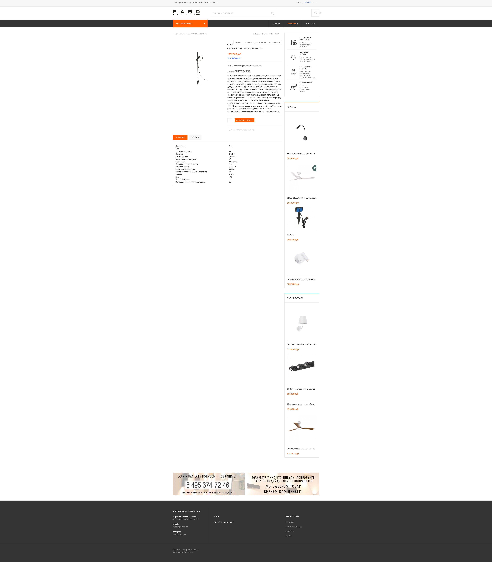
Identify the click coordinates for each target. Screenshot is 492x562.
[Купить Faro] (283, 484)
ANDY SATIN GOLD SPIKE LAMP (266, 34)
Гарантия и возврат (294, 527)
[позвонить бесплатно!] (209, 484)
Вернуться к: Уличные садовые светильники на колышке (257, 42)
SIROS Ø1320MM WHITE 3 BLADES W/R (303, 198)
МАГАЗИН (292, 23)
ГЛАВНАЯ (276, 23)
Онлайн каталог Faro (223, 522)
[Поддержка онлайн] (293, 72)
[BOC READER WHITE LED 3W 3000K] (301, 258)
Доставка (290, 531)
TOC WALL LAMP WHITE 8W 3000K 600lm (304, 345)
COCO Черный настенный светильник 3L (304, 389)
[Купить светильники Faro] (186, 12)
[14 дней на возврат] (293, 57)
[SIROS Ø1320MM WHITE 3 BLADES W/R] (301, 177)
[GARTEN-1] (301, 217)
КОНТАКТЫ (310, 23)
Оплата (289, 535)
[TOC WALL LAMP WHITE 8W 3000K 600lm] (301, 323)
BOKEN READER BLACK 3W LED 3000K (302, 154)
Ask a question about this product (242, 130)
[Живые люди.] (293, 87)
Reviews (195, 137)
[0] (315, 13)
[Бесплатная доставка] (293, 42)
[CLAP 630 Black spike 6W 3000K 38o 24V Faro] (198, 66)
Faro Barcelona (233, 58)
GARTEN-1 (291, 235)
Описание (180, 137)
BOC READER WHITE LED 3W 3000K (301, 279)
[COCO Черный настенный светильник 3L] (301, 368)
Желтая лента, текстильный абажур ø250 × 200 (307, 404)
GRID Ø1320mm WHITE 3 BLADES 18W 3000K (305, 449)
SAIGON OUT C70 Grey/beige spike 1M (191, 34)
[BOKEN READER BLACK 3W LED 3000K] (301, 132)
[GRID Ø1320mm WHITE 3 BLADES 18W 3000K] (301, 427)
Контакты (290, 522)
